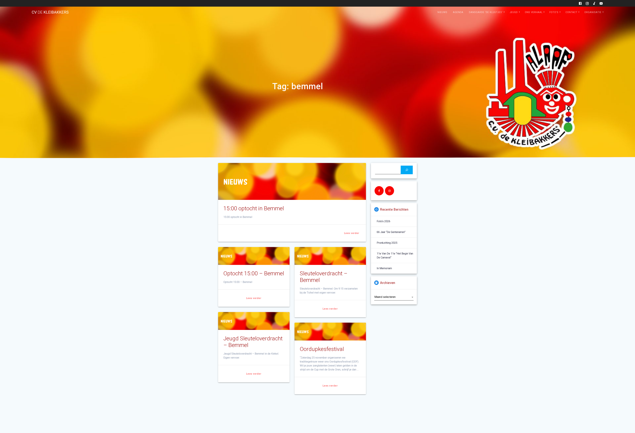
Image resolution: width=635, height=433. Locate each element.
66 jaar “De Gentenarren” (391, 232)
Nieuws (442, 12)
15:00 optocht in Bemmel (253, 208)
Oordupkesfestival (322, 349)
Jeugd (514, 12)
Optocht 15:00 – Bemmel (253, 273)
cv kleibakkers (50, 12)
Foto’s (554, 12)
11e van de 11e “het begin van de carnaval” (395, 255)
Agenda (458, 12)
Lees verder (351, 233)
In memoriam (384, 268)
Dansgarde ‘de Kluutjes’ (486, 12)
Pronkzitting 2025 (387, 242)
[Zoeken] (407, 170)
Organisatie (592, 12)
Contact (571, 12)
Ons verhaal (534, 12)
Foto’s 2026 (383, 221)
